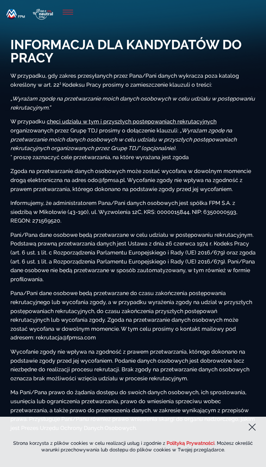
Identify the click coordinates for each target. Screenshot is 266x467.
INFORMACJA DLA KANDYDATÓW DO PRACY (126, 51)
